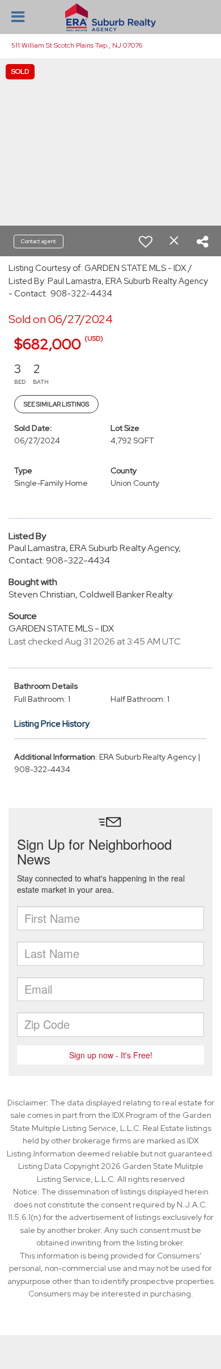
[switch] (145, 241)
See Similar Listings (56, 404)
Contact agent (38, 241)
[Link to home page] (110, 18)
